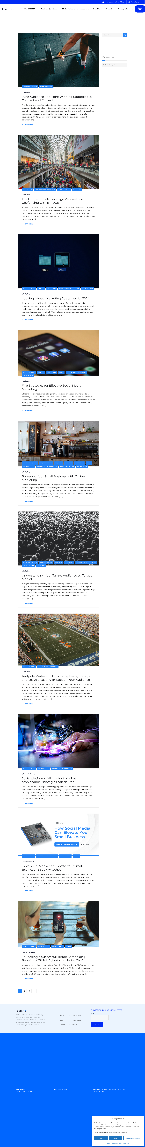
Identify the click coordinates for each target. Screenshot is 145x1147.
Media (61, 372)
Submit (96, 1024)
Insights (96, 9)
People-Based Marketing (45, 189)
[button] (141, 1119)
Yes (100, 1138)
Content (41, 288)
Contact (108, 9)
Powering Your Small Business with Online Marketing (53, 478)
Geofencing (27, 189)
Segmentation (87, 288)
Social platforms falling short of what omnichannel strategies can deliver (49, 780)
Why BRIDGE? (29, 9)
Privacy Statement (124, 1143)
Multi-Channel (28, 466)
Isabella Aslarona (29, 952)
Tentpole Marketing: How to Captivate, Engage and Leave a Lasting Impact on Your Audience (56, 678)
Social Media (28, 375)
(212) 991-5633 (63, 1089)
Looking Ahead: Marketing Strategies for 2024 (55, 298)
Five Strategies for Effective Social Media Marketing (51, 387)
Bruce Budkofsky (29, 774)
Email (93, 1013)
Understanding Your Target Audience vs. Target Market (57, 577)
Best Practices (29, 288)
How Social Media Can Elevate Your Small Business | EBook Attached (52, 867)
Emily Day (26, 92)
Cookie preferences (112, 1143)
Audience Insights (30, 86)
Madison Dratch (28, 861)
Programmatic (64, 189)
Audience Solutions (49, 9)
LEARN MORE (28, 124)
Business (58, 463)
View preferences (133, 1138)
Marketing (51, 288)
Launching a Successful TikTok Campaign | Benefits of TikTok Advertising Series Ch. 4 (53, 958)
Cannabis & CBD (46, 86)
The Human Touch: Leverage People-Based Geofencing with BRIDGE (54, 200)
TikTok (76, 856)
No (115, 1138)
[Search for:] (114, 35)
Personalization (67, 466)
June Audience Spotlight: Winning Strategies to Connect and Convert (57, 98)
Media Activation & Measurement (75, 9)
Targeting (77, 189)
